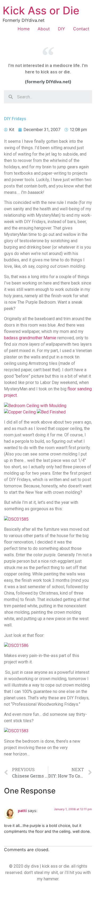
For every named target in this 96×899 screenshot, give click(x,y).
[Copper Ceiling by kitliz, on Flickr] (20, 412)
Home (24, 28)
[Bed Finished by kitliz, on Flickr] (51, 412)
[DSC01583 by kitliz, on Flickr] (16, 730)
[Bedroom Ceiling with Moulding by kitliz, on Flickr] (35, 405)
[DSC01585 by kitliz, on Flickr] (16, 519)
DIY (61, 28)
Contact (81, 28)
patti (22, 810)
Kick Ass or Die (41, 10)
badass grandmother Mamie (30, 337)
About (44, 28)
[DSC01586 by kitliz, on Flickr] (16, 645)
